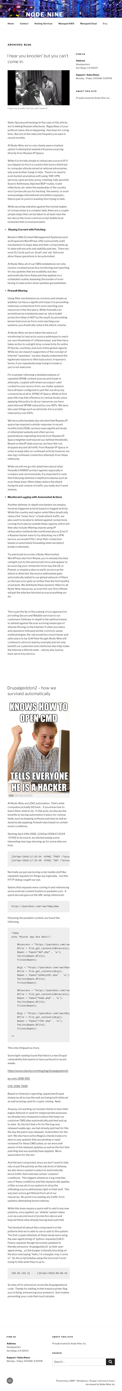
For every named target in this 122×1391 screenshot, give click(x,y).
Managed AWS (66, 23)
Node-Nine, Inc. (107, 1384)
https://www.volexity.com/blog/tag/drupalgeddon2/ (38, 1070)
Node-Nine (44, 14)
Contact (24, 23)
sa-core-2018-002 (19, 1078)
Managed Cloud (88, 23)
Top (114, 1383)
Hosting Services (43, 23)
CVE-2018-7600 (18, 1086)
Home (11, 23)
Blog (105, 23)
